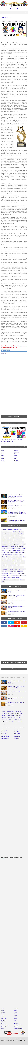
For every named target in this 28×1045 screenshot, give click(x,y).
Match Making (13, 556)
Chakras (12, 535)
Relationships (4, 567)
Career (22, 533)
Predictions (12, 562)
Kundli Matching (10, 552)
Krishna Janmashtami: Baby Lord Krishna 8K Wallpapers (17, 590)
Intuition (23, 548)
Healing (11, 542)
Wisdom (17, 577)
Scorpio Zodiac (17, 735)
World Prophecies (5, 579)
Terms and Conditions (18, 1028)
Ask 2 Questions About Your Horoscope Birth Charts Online (17, 601)
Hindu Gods (4, 544)
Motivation (4, 558)
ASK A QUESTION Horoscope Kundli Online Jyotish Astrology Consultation (12, 440)
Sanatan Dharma (5, 569)
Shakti (20, 569)
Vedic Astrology (15, 575)
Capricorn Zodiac (17, 736)
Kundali (23, 550)
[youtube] (17, 626)
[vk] (4, 626)
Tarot (2, 452)
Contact (2, 1028)
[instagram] (15, 9)
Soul (3, 571)
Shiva (24, 569)
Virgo (25, 575)
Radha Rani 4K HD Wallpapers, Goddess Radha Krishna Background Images (17, 506)
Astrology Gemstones (10, 711)
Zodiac (3, 581)
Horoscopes (21, 546)
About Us (16, 1026)
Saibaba (18, 567)
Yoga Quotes (22, 579)
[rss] (24, 626)
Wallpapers (16, 460)
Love (3, 554)
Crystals (3, 537)
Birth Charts (15, 531)
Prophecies (17, 562)
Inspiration (19, 548)
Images (3, 548)
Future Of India (21, 537)
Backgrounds (9, 531)
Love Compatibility (8, 554)
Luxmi (21, 554)
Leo (20, 552)
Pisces (3, 562)
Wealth (9, 577)
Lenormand (16, 452)
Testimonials (3, 1026)
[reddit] (17, 622)
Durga (8, 537)
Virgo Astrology (17, 733)
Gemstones (16, 540)
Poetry (7, 562)
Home (2, 450)
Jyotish (10, 550)
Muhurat (9, 558)
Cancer (12, 533)
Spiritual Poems (20, 571)
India (7, 548)
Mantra (2, 457)
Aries (20, 529)
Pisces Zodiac (16, 738)
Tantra (15, 457)
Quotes (7, 565)
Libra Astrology (4, 735)
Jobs (3, 550)
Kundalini (4, 552)
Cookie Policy (22, 1038)
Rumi (14, 567)
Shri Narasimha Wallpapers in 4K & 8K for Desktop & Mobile (16, 612)
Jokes (6, 550)
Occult (2, 455)
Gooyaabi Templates (22, 1043)
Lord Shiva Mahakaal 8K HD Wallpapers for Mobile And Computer (16, 607)
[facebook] (10, 9)
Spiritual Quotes (5, 573)
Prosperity (22, 562)
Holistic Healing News (18, 1025)
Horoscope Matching (5, 546)
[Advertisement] (14, 399)
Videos (2, 460)
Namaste (3, 560)
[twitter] (12, 9)
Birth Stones (21, 531)
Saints (23, 567)
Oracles (2, 453)
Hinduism (9, 544)
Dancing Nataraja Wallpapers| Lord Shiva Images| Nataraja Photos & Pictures (16, 495)
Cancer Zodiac (17, 731)
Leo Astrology (3, 733)
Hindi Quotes (21, 542)
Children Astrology (18, 535)
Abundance (4, 529)
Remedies (10, 567)
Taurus (23, 573)
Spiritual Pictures (13, 571)
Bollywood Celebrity (5, 533)
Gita (20, 540)
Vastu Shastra (16, 461)
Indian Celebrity (12, 548)
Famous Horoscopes (13, 537)
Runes (2, 458)
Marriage (7, 556)
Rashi (18, 565)
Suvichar (10, 573)
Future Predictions (5, 540)
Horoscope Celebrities (10, 715)
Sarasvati (11, 569)
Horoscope (23, 544)
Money (24, 556)
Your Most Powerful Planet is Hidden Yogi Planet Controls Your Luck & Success (16, 501)
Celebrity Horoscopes (5, 535)
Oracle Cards (13, 560)
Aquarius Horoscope (5, 738)
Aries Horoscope (4, 730)
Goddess (3, 542)
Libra (23, 552)
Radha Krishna (13, 565)
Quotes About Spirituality (17, 719)
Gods (7, 542)
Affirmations (10, 529)
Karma (14, 550)
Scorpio (16, 569)
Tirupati (3, 575)
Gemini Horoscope (4, 731)
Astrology (16, 450)
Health (16, 542)
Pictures (22, 560)
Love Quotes (16, 554)
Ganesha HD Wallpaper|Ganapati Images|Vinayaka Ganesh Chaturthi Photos (16, 519)
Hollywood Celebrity (16, 544)
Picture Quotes (4, 719)
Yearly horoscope (12, 579)
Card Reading (17, 533)
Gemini (11, 540)
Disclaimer (17, 1038)
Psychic (3, 565)
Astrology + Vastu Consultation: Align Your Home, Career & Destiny (16, 596)
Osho (15, 717)
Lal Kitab (16, 552)
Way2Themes (11, 1043)
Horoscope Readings (14, 546)
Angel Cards (16, 529)
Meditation (3, 461)
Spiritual (15, 453)
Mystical (13, 558)
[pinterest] (17, 9)
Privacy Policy (10, 1038)
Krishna (18, 550)
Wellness (15, 455)
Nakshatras (19, 558)
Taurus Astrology (17, 730)
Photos (18, 560)
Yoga (15, 458)
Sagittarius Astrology (5, 736)
